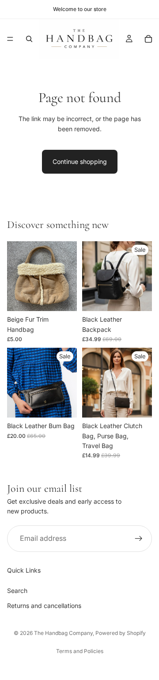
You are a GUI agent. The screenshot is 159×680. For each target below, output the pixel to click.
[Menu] (10, 39)
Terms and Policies (79, 651)
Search (17, 590)
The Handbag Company (63, 633)
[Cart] (148, 39)
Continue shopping (80, 161)
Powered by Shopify (120, 633)
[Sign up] (138, 538)
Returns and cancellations (44, 605)
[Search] (29, 39)
